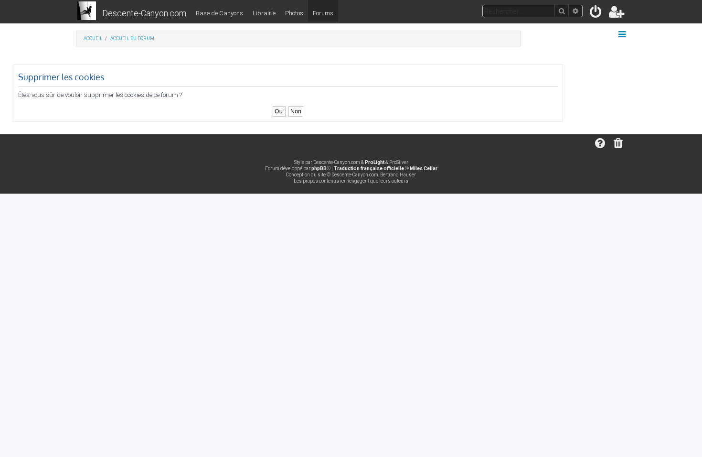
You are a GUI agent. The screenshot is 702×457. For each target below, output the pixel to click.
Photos (294, 13)
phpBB (319, 168)
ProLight (374, 162)
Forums (323, 13)
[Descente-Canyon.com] (86, 11)
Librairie (264, 13)
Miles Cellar (423, 168)
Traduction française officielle (369, 168)
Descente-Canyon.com (144, 13)
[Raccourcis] (622, 34)
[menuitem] (596, 13)
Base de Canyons (219, 13)
